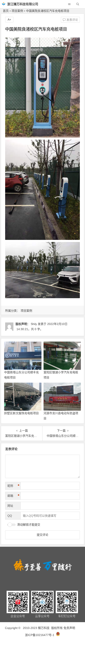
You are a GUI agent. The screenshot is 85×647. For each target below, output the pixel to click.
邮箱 (13, 495)
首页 (6, 10)
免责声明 (69, 628)
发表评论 (72, 19)
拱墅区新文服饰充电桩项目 (21, 413)
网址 (10, 505)
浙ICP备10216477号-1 (40, 635)
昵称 (13, 485)
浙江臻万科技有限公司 (22, 4)
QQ (9, 515)
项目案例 (17, 10)
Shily (34, 324)
